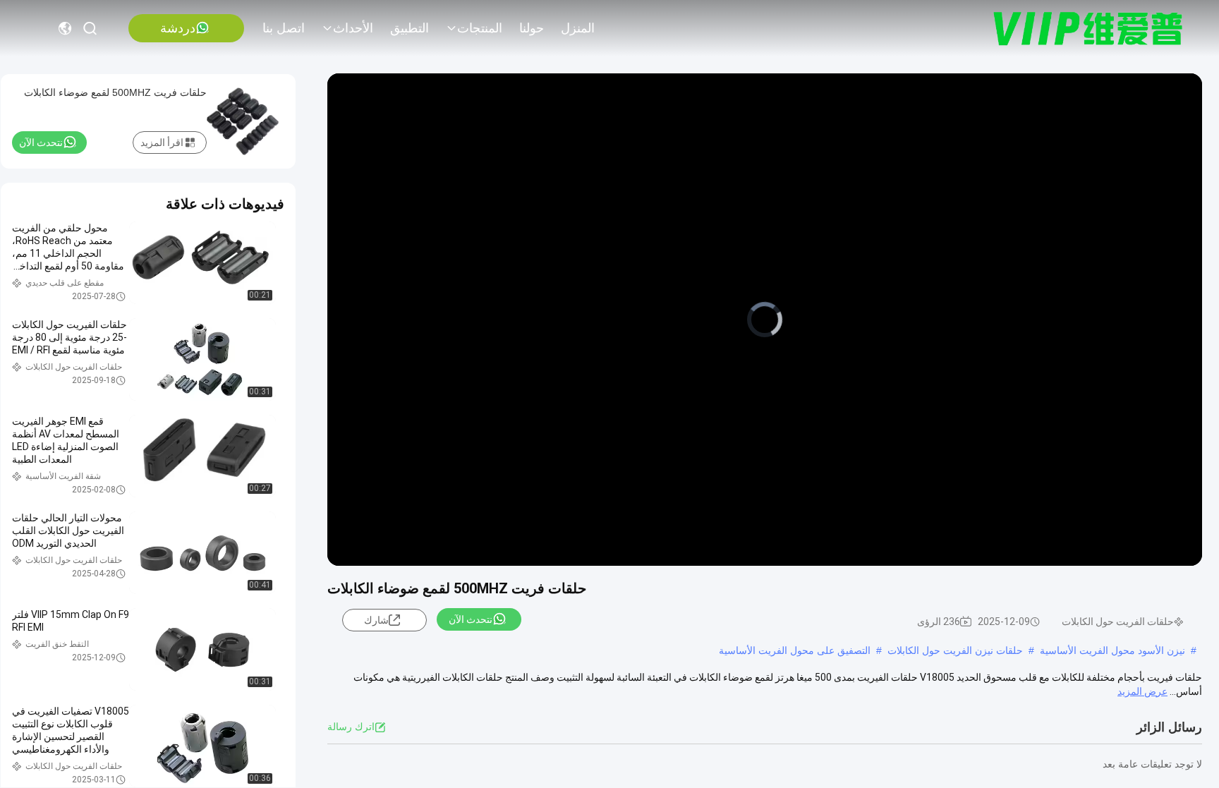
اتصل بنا (283, 28)
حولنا (531, 28)
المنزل (578, 28)
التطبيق (409, 28)
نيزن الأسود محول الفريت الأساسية (1112, 650)
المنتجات (479, 28)
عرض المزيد (1142, 691)
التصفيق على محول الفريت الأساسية (795, 650)
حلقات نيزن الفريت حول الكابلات (955, 650)
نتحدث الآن (470, 619)
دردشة (177, 28)
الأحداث (353, 28)
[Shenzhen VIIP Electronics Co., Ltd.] (1088, 28)
